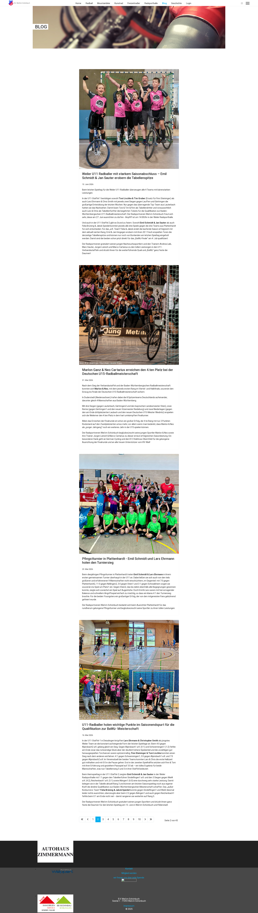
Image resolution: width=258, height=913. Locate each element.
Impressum (129, 906)
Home (78, 3)
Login (188, 3)
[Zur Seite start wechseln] (82, 819)
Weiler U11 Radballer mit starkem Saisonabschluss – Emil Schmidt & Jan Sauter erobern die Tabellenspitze (124, 176)
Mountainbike (103, 3)
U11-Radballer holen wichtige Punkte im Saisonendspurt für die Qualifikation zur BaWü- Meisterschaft (128, 726)
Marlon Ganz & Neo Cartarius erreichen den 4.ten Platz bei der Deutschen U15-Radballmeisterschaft (127, 372)
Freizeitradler (134, 3)
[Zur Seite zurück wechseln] (87, 819)
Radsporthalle (151, 3)
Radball (89, 3)
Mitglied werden (129, 873)
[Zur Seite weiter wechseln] (145, 819)
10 (139, 819)
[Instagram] (242, 3)
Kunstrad (119, 3)
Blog (164, 3)
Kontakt (129, 868)
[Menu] (247, 3)
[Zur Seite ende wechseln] (151, 819)
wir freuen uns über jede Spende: (129, 877)
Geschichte (176, 3)
